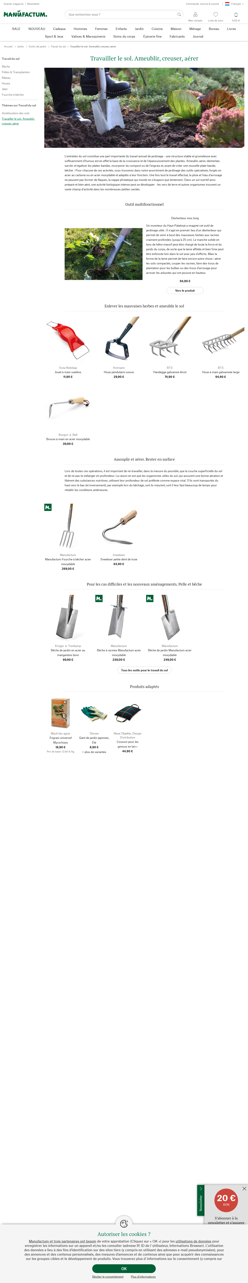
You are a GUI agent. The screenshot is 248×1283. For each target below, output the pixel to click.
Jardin (20, 46)
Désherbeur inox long (185, 218)
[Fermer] (244, 1189)
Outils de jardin (37, 46)
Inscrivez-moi (213, 1186)
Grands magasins (14, 3)
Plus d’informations (143, 1276)
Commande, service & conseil (202, 3)
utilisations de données (193, 1241)
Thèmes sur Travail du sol (19, 105)
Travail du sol (58, 46)
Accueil (8, 46)
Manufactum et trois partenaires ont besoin (62, 1241)
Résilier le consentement (107, 1276)
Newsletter (33, 3)
